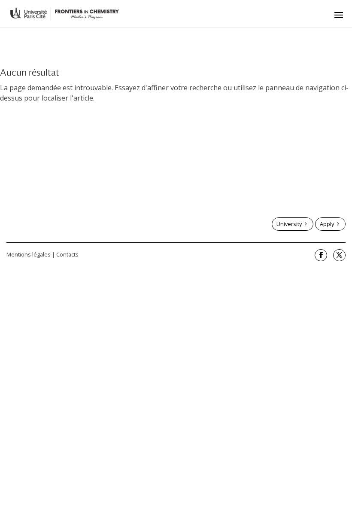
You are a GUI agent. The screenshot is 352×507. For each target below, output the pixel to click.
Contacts (67, 254)
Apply (327, 224)
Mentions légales (28, 254)
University (289, 224)
